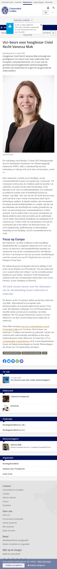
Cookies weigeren (37, 565)
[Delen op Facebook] (4, 361)
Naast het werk (9, 530)
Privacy (5, 501)
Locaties (6, 494)
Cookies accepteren (13, 565)
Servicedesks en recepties (13, 490)
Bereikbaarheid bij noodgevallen (15, 540)
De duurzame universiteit (13, 519)
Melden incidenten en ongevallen (16, 544)
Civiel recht (7, 474)
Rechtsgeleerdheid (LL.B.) (14, 430)
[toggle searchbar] (53, 7)
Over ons (6, 515)
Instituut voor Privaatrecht (14, 469)
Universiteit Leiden (7, 2)
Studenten (18, 2)
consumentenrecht (12, 353)
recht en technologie (31, 353)
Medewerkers (27, 2)
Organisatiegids (39, 2)
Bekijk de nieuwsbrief (11, 554)
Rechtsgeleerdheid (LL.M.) (14, 425)
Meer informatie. (44, 561)
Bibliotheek (49, 2)
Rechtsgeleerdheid (11, 463)
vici (44, 353)
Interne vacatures (10, 523)
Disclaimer (7, 505)
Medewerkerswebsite (8, 33)
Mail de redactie (9, 497)
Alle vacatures (8, 526)
